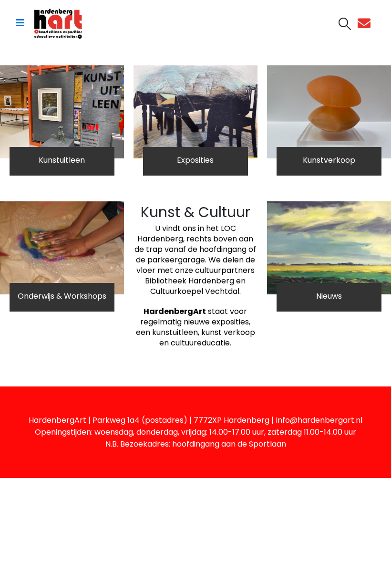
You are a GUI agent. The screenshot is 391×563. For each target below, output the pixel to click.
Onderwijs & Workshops (62, 296)
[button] (345, 24)
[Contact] (366, 23)
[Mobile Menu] (20, 23)
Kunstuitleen (62, 160)
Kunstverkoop (329, 160)
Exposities (195, 160)
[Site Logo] (58, 23)
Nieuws (329, 296)
